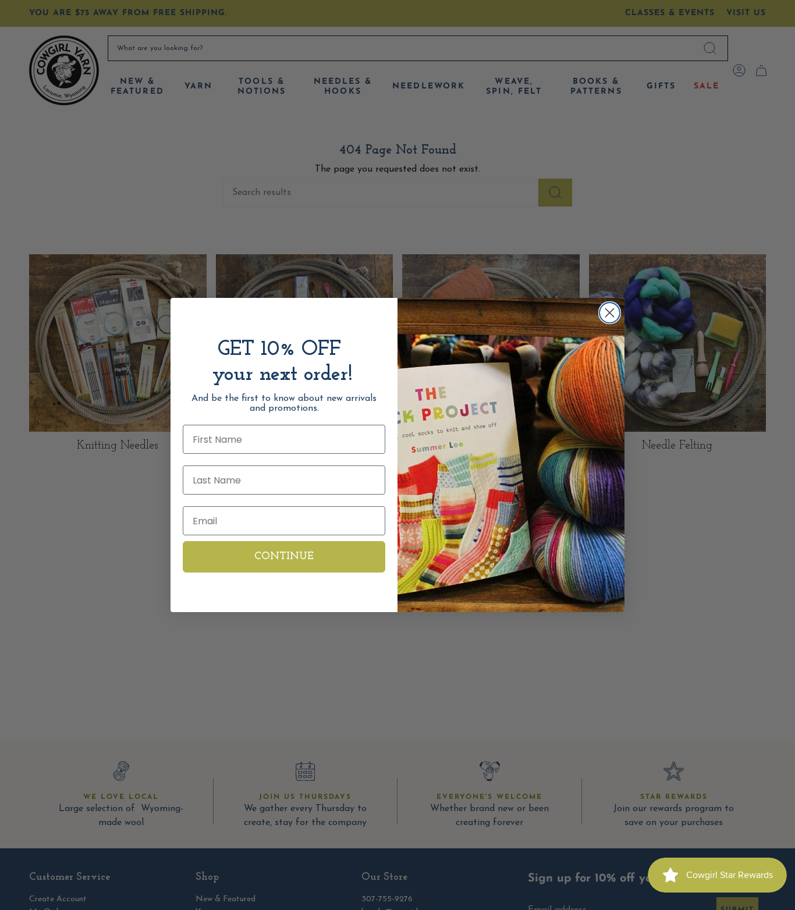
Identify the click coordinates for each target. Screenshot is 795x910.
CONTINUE (284, 557)
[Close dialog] (609, 313)
